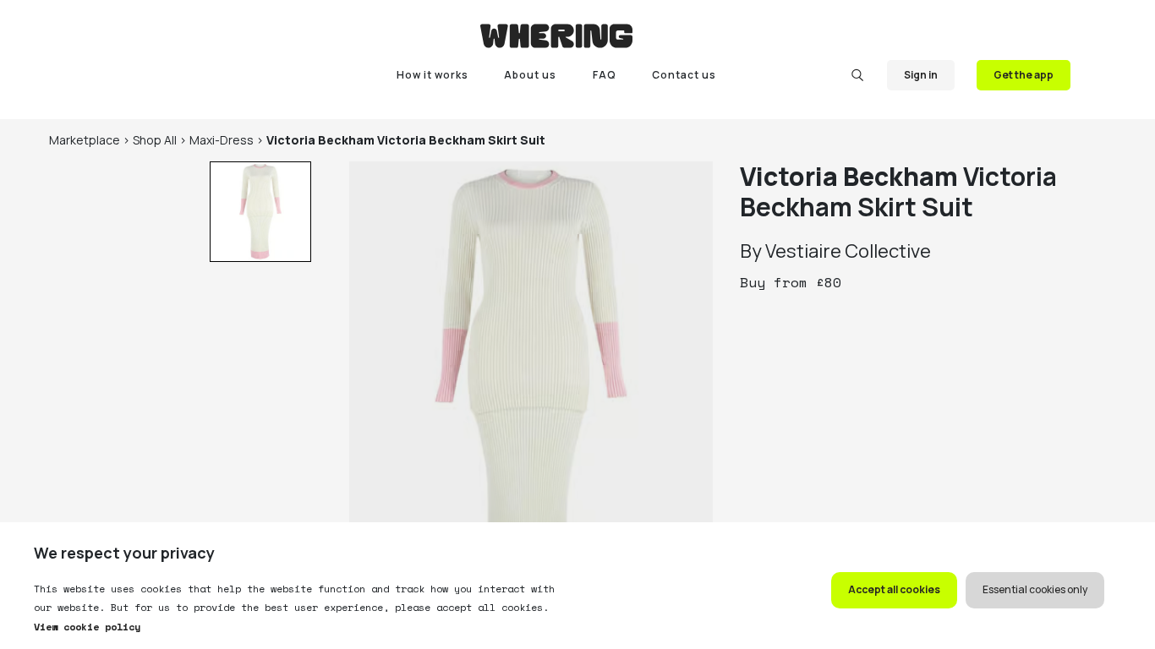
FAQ (604, 75)
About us (530, 75)
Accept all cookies (894, 589)
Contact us (684, 75)
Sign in (921, 75)
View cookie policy (87, 626)
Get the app (1024, 75)
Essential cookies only (1035, 589)
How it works (432, 75)
